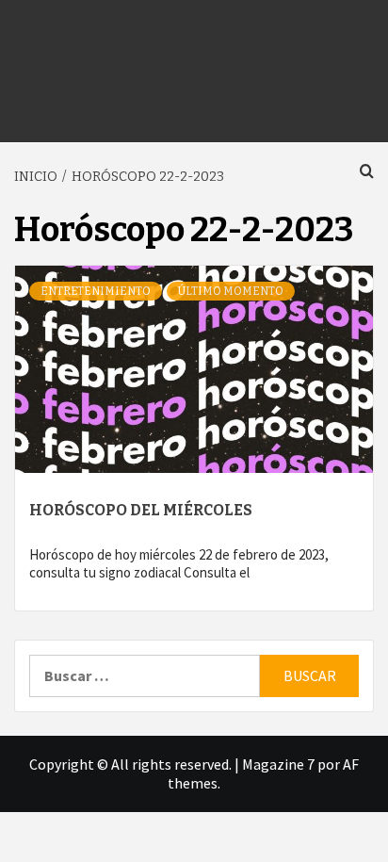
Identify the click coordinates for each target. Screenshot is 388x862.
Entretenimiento (95, 291)
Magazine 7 (278, 764)
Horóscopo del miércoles (140, 510)
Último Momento (230, 291)
